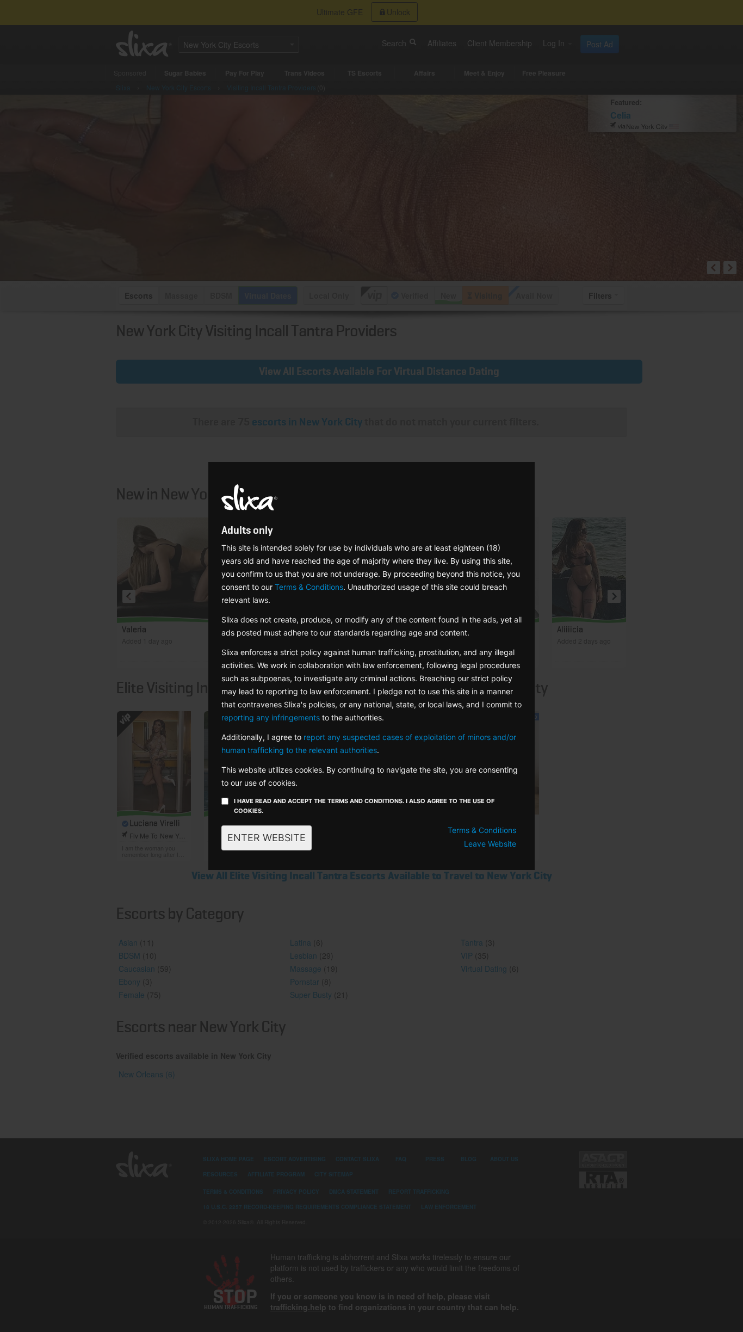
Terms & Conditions (309, 586)
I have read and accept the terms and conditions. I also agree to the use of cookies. (364, 806)
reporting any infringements (270, 717)
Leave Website (490, 843)
